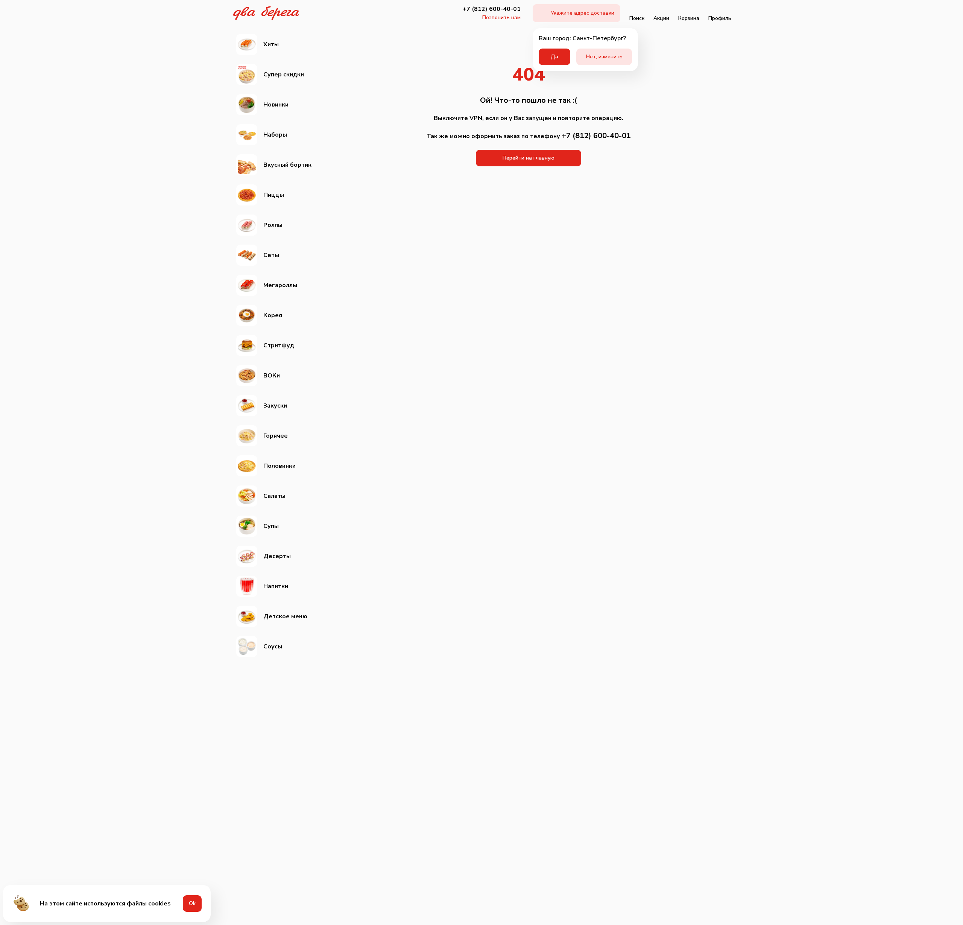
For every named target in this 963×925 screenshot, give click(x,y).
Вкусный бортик (287, 165)
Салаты (274, 496)
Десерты (277, 556)
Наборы (275, 135)
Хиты (271, 44)
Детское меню (285, 616)
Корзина (688, 18)
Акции (661, 18)
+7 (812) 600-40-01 (492, 9)
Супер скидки (283, 74)
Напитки (275, 586)
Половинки (279, 466)
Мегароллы (280, 285)
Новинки (276, 104)
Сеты (271, 255)
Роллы (273, 225)
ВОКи (271, 375)
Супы (271, 526)
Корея (272, 315)
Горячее (275, 436)
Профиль (719, 18)
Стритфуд (278, 345)
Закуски (275, 406)
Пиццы (273, 195)
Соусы (272, 646)
